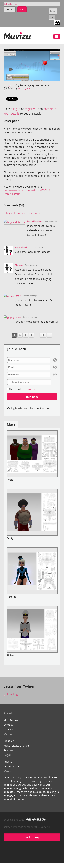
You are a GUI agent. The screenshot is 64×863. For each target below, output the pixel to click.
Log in (9, 9)
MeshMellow (11, 720)
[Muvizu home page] (17, 35)
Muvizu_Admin (25, 88)
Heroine (11, 596)
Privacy (8, 761)
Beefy (10, 538)
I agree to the (23, 389)
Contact (8, 724)
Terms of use (11, 766)
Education (9, 729)
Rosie (10, 479)
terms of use (30, 389)
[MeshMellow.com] (35, 819)
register (30, 109)
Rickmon (19, 265)
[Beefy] (32, 512)
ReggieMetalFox (34, 221)
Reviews (8, 750)
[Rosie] (32, 453)
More (11, 424)
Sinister (11, 655)
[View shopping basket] (57, 22)
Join (22, 9)
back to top (32, 837)
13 (43, 334)
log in (16, 109)
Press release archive (16, 745)
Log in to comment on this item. (25, 213)
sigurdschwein (21, 247)
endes (18, 295)
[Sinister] (32, 629)
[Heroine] (32, 570)
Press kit (9, 741)
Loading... (13, 694)
